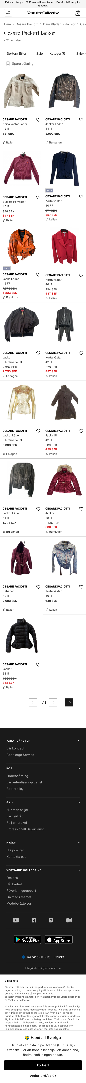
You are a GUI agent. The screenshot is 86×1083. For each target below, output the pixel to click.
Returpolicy (15, 788)
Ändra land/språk (43, 1075)
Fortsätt (43, 1065)
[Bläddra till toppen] (69, 702)
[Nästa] (53, 702)
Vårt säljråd (14, 816)
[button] (78, 13)
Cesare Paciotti (27, 24)
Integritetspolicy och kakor (41, 968)
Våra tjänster (18, 741)
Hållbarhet (14, 884)
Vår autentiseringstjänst (24, 782)
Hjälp (11, 842)
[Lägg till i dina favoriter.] (38, 119)
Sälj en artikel (16, 822)
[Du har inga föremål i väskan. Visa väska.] (78, 13)
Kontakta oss (16, 856)
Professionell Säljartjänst (25, 829)
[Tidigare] (33, 702)
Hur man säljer (17, 809)
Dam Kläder (52, 24)
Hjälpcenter (15, 850)
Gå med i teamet (18, 897)
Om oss (12, 877)
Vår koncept (15, 748)
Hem (7, 24)
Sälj (10, 802)
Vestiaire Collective (24, 870)
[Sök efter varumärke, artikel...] (8, 13)
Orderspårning (17, 775)
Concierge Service (20, 754)
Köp (9, 768)
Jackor (70, 24)
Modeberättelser (18, 903)
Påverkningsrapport (21, 890)
